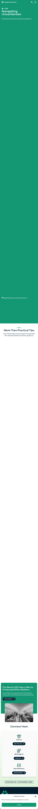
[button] (35, 796)
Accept (19, 805)
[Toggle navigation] (35, 2)
